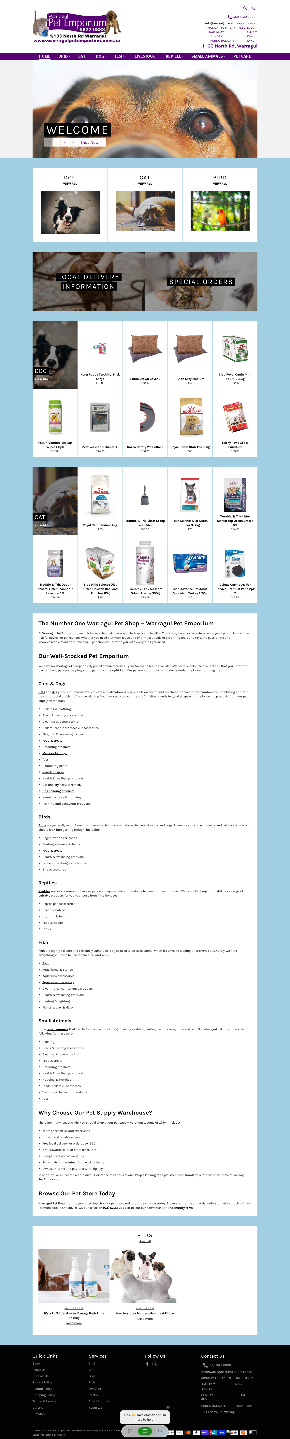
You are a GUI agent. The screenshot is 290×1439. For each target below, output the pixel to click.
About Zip (96, 1407)
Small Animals (208, 57)
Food (45, 963)
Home (44, 57)
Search (38, 1363)
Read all (145, 1241)
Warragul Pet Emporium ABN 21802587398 (66, 1430)
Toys (45, 759)
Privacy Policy (42, 1382)
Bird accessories (54, 869)
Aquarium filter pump (58, 982)
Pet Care (242, 57)
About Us (39, 1370)
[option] (145, 109)
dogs (55, 692)
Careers (38, 1407)
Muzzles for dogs (54, 753)
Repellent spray (53, 772)
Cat (82, 57)
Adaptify (61, 1434)
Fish (120, 57)
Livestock (145, 57)
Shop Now (91, 142)
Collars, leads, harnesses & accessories (70, 728)
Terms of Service (44, 1401)
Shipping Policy (44, 1395)
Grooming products (56, 747)
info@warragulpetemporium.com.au (231, 23)
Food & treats (52, 740)
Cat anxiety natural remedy (61, 785)
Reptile (174, 57)
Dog (100, 57)
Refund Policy (42, 1389)
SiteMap (39, 1414)
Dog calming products (58, 791)
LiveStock (96, 1389)
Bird (63, 57)
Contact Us (40, 1376)
